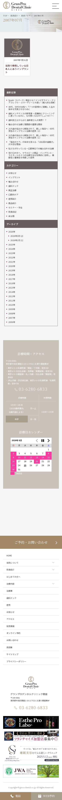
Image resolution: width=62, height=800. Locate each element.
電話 (18, 796)
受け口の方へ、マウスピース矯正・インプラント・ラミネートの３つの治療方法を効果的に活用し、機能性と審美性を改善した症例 (31, 155)
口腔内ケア (13, 194)
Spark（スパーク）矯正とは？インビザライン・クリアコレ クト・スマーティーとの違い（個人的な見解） (32, 101)
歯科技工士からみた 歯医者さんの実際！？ (27, 120)
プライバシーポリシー (16, 661)
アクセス (10, 619)
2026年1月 (15, 240)
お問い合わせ (12, 640)
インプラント (14, 177)
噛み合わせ (13, 182)
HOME (9, 555)
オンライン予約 (13, 633)
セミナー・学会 (15, 207)
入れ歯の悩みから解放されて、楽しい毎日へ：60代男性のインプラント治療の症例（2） (31, 130)
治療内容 (10, 583)
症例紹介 (12, 199)
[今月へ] (43, 441)
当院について (12, 562)
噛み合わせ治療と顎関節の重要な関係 (25, 124)
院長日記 (12, 212)
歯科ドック (13, 186)
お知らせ (12, 173)
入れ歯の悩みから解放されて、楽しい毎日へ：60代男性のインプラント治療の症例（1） (31, 136)
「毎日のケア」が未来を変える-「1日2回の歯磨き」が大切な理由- (31, 143)
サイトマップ (12, 654)
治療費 (9, 590)
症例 (8, 604)
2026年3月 (15, 236)
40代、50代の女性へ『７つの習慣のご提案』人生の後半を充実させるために (31, 108)
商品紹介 (12, 203)
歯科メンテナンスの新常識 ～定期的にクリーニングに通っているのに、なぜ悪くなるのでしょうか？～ (31, 114)
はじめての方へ (13, 576)
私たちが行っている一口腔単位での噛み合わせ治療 (31, 148)
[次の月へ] (49, 441)
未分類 (11, 216)
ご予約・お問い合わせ (31, 542)
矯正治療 (12, 190)
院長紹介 (10, 569)
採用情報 (10, 626)
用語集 (9, 647)
